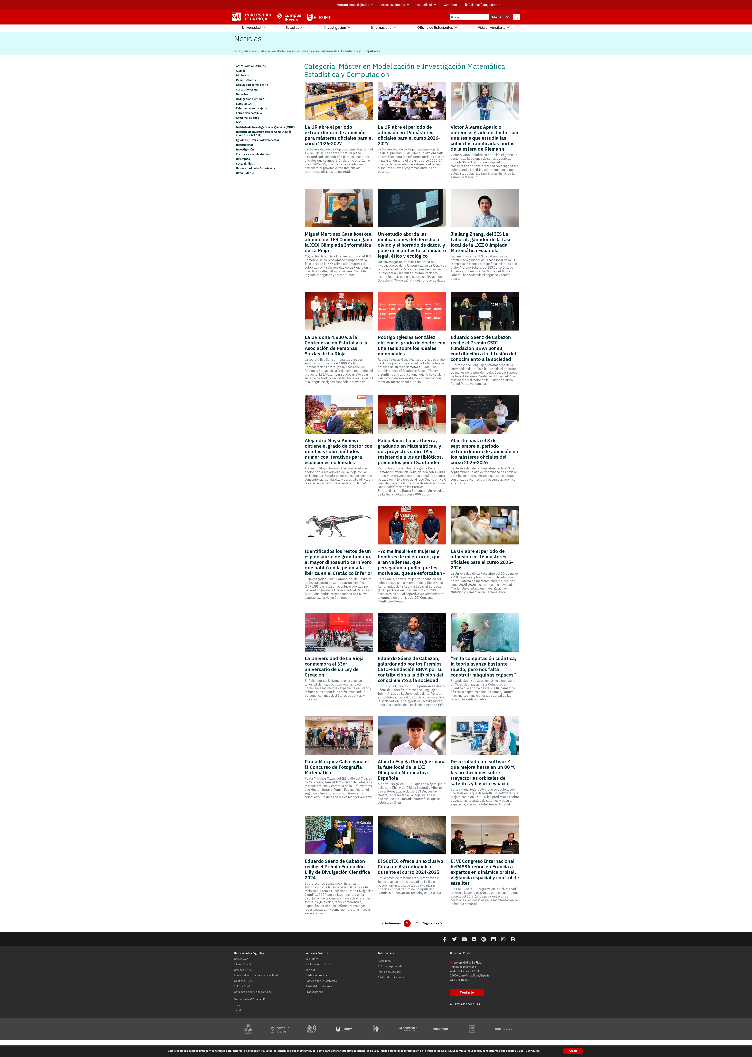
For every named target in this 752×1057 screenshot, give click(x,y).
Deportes (242, 94)
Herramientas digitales (353, 5)
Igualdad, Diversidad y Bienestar (257, 140)
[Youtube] (464, 939)
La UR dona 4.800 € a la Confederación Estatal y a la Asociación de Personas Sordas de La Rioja (336, 345)
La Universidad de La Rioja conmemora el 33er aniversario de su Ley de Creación (334, 666)
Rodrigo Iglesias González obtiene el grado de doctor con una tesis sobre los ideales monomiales (412, 345)
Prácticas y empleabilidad (253, 154)
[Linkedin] (493, 939)
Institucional (244, 145)
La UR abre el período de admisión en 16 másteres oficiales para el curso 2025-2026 (482, 559)
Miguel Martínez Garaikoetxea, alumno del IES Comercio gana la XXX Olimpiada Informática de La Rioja (339, 242)
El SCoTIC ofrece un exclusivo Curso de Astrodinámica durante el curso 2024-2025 (410, 866)
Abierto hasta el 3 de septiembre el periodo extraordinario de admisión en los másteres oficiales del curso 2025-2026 (484, 451)
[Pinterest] (484, 939)
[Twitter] (454, 939)
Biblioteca (243, 75)
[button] (253, 27)
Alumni (240, 70)
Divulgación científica (250, 99)
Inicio (237, 51)
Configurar (532, 1051)
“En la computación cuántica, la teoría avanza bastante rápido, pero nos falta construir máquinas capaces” (483, 666)
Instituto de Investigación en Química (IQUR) (265, 127)
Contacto (450, 5)
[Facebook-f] (444, 939)
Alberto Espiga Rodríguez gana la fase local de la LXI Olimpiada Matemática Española (412, 769)
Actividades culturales (251, 66)
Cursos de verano (247, 89)
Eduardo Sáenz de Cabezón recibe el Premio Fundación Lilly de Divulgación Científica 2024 (337, 869)
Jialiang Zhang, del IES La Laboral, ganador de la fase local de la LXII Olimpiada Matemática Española (481, 242)
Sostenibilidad (245, 163)
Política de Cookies (439, 1051)
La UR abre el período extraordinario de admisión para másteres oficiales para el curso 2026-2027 (339, 135)
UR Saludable (245, 173)
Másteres (251, 51)
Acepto (573, 1051)
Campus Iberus (246, 80)
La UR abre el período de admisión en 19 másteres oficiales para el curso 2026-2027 (409, 135)
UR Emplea (243, 159)
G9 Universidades (247, 118)
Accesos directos (393, 5)
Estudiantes (244, 103)
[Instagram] (503, 939)
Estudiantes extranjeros (252, 108)
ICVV (239, 122)
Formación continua (249, 113)
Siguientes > (432, 923)
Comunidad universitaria (252, 85)
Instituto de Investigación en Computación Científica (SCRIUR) (264, 133)
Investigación (245, 149)
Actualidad (424, 5)
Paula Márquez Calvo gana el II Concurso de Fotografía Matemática (337, 767)
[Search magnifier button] (516, 17)
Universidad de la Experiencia (255, 168)
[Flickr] (474, 939)
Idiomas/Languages (483, 5)
